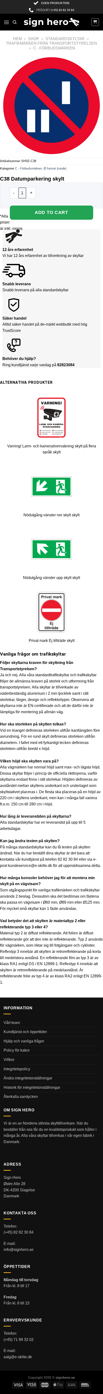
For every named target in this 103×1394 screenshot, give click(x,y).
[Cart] (95, 22)
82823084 (65, 365)
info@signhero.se (19, 1250)
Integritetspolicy (17, 1069)
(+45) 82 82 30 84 (62, 10)
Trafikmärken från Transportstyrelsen (51, 43)
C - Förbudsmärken (54, 48)
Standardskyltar (65, 39)
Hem (17, 39)
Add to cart (51, 212)
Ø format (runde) (55, 168)
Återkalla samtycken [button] (21, 1097)
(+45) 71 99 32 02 (19, 1340)
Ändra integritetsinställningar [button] (28, 1078)
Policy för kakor (17, 1050)
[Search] (15, 22)
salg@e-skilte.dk (18, 1357)
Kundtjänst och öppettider (25, 1032)
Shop (33, 39)
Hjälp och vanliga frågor (24, 1041)
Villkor (9, 1060)
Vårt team (12, 1023)
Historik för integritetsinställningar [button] (32, 1087)
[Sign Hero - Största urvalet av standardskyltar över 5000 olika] (51, 22)
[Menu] (6, 22)
